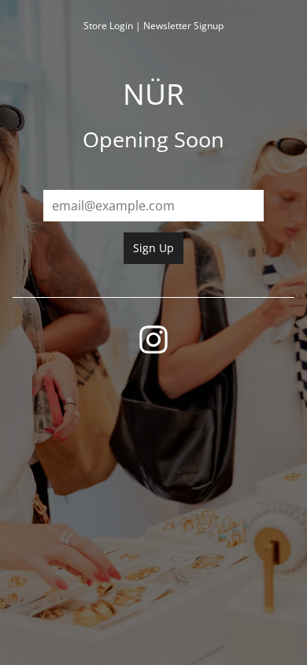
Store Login (108, 25)
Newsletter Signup (183, 25)
